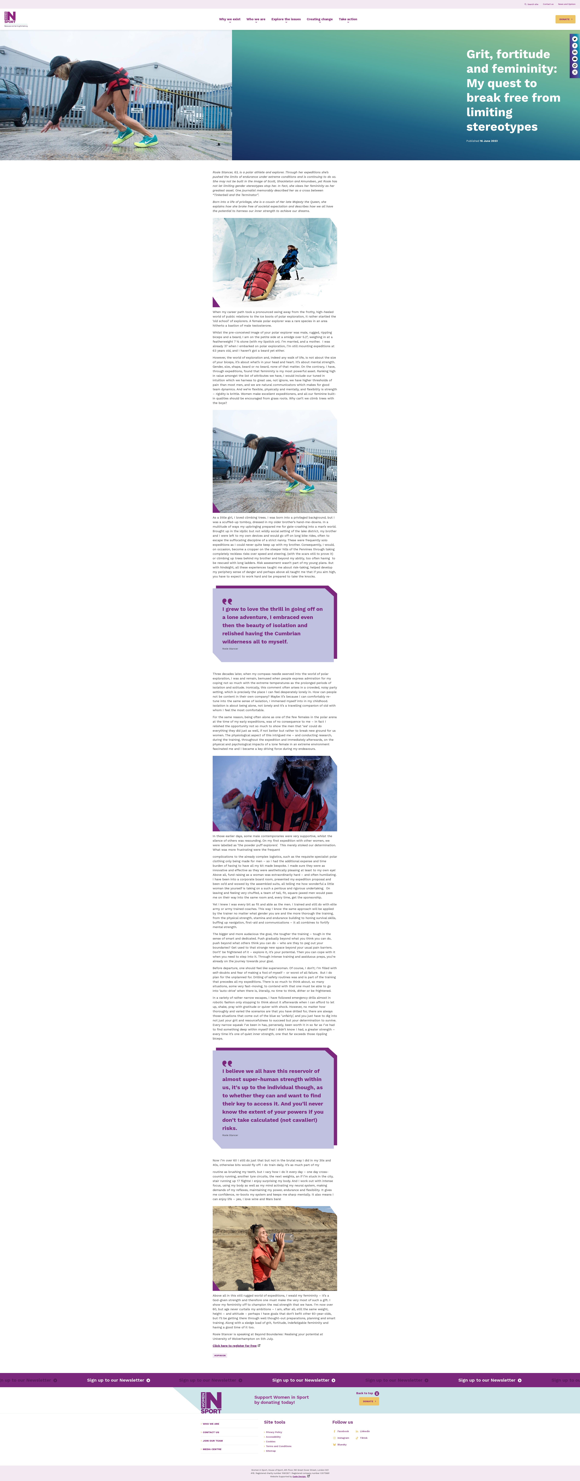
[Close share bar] (575, 72)
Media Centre (212, 1449)
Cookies (270, 1441)
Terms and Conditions (278, 1446)
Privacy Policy (274, 1432)
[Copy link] (575, 65)
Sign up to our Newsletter (121, 1380)
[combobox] (532, 4)
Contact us (211, 1432)
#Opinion (220, 1355)
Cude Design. (299, 1476)
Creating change (320, 19)
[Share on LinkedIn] (575, 52)
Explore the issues (286, 19)
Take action (348, 19)
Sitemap (271, 1450)
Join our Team (213, 1440)
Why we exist (229, 19)
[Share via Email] (575, 59)
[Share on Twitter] (575, 39)
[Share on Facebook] (575, 45)
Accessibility (273, 1436)
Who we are (255, 19)
